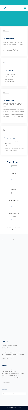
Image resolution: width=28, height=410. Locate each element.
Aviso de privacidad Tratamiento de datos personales (13, 373)
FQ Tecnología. (18, 407)
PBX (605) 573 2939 (6, 2)
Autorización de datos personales (9, 369)
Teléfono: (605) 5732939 (7, 358)
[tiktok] (9, 3)
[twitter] (16, 3)
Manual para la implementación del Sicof (10, 375)
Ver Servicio (13, 176)
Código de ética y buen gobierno (8, 380)
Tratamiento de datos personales (9, 371)
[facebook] (11, 3)
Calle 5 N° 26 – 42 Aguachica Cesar (19, 2)
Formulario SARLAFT (6, 382)
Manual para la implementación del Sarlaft (11, 377)
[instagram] (18, 3)
